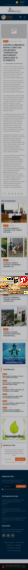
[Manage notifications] (3, 567)
